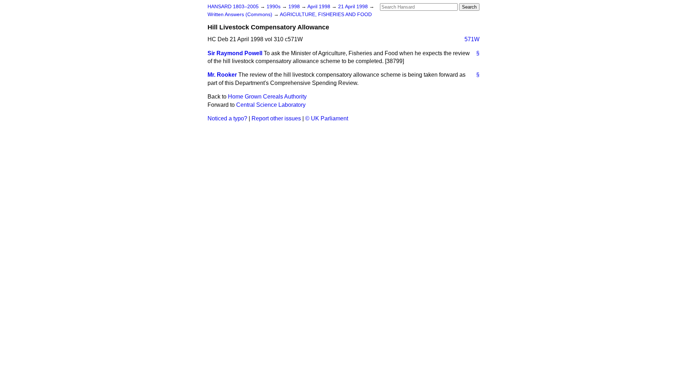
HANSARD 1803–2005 (233, 6)
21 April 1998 (353, 6)
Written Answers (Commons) (241, 14)
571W (471, 39)
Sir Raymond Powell (235, 53)
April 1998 (319, 6)
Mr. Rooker (222, 75)
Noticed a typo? (227, 118)
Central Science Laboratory (271, 105)
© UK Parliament (326, 118)
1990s (274, 6)
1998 (294, 6)
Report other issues (276, 118)
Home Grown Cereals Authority (267, 97)
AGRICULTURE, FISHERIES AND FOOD (326, 14)
